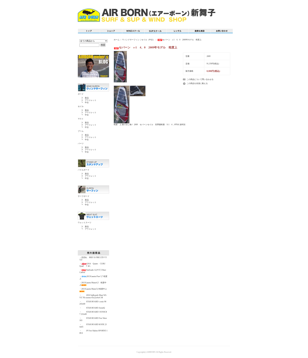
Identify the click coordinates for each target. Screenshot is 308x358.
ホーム (117, 40)
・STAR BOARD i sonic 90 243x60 (92, 302)
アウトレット (90, 100)
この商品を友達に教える (197, 83)
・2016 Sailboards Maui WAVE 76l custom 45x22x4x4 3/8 (93, 296)
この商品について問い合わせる (200, 79)
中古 (87, 102)
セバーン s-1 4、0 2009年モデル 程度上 (183, 40)
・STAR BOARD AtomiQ (92, 308)
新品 (87, 98)
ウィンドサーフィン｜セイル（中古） (138, 40)
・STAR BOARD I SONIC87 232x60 (93, 313)
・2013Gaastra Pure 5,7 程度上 (93, 277)
